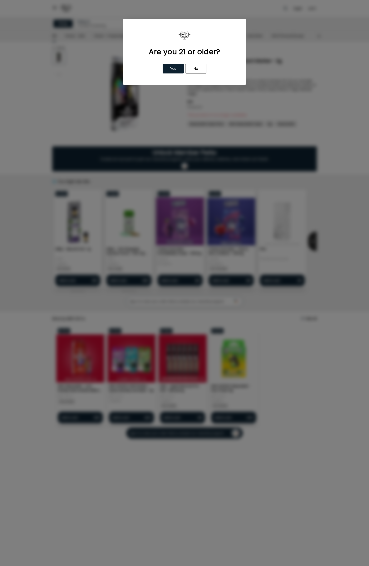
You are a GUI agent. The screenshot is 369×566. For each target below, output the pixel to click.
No (196, 68)
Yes (173, 68)
